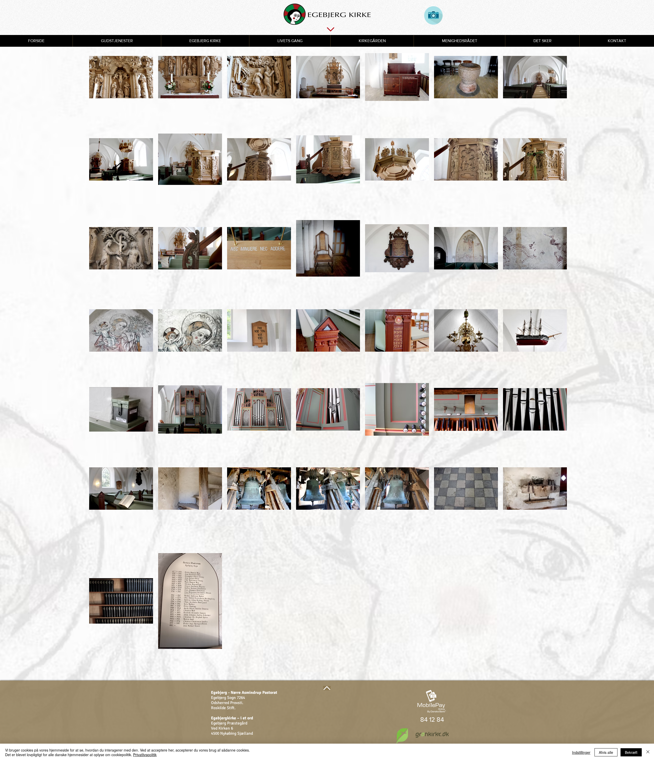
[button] (117, 41)
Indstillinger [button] (581, 752)
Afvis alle (606, 752)
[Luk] (648, 752)
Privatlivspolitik (145, 754)
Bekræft (631, 752)
